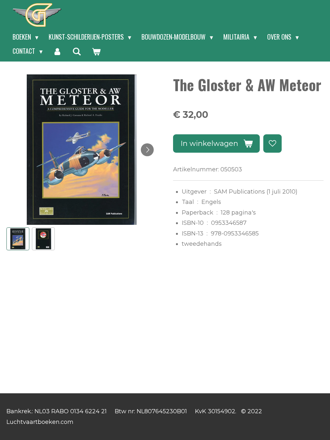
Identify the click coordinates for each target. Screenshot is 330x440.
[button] (17, 238)
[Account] (57, 51)
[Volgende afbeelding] (147, 149)
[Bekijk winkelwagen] (96, 51)
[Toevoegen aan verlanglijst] (272, 143)
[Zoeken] (77, 51)
